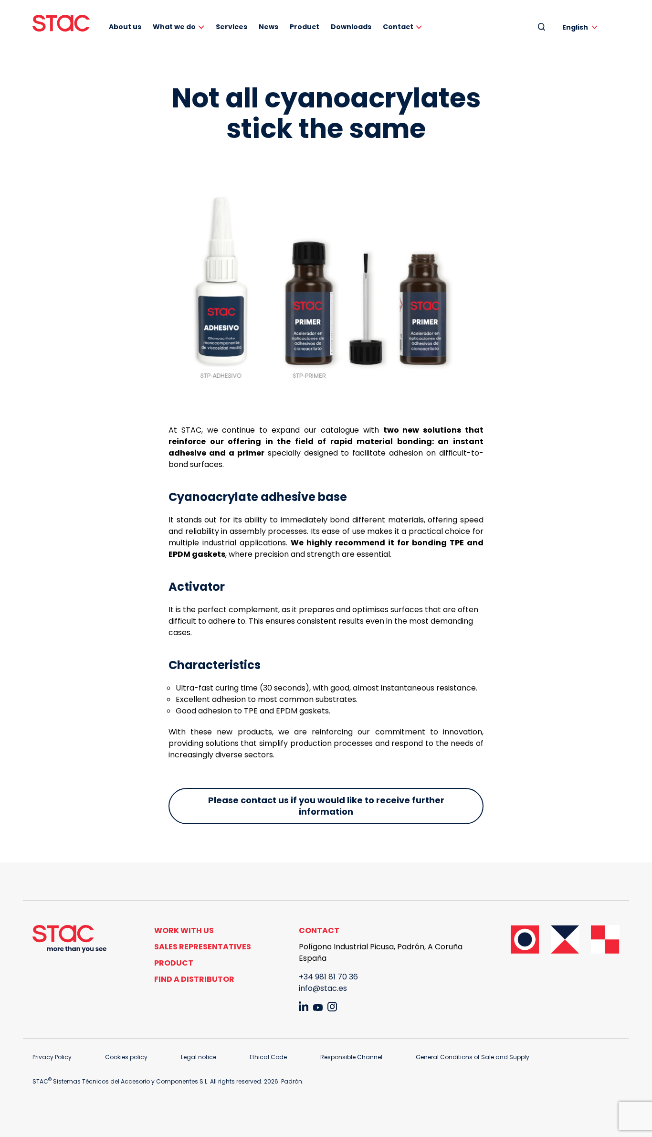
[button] (581, 27)
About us (125, 27)
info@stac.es (323, 988)
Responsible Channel (351, 1057)
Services (231, 27)
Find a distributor (194, 979)
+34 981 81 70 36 (328, 976)
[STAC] (61, 23)
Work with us (184, 930)
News (268, 27)
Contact (398, 27)
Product (304, 27)
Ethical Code (268, 1057)
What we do (174, 27)
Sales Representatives (202, 946)
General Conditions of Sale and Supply (472, 1057)
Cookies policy (126, 1057)
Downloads (351, 27)
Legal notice (198, 1057)
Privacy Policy (52, 1057)
